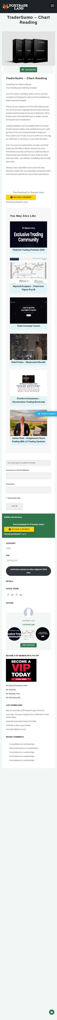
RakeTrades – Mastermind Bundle (28, 362)
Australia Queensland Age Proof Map (21, 721)
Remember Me (14, 498)
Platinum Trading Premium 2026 (29, 250)
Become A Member (22, 197)
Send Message (28, 645)
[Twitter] (12, 595)
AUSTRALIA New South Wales (18, 725)
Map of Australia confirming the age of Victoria (25, 710)
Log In (25, 202)
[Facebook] (8, 595)
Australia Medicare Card (16, 729)
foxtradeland (28, 625)
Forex (8, 548)
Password (10, 484)
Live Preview (30, 70)
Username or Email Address (17, 470)
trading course (12, 560)
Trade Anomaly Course (28, 326)
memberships (28, 744)
